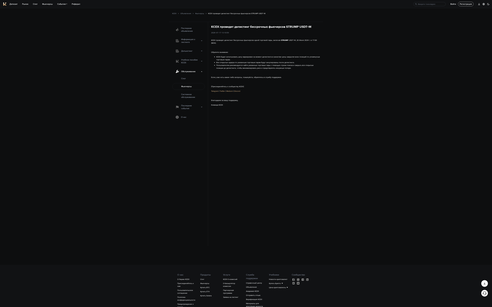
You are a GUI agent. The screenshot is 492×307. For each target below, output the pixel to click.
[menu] (188, 73)
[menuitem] (188, 29)
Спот (183, 78)
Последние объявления (187, 29)
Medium (229, 91)
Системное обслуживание (188, 95)
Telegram (214, 91)
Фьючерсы (199, 13)
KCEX (174, 13)
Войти (453, 4)
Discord (237, 91)
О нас (183, 117)
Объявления (185, 13)
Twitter (222, 91)
